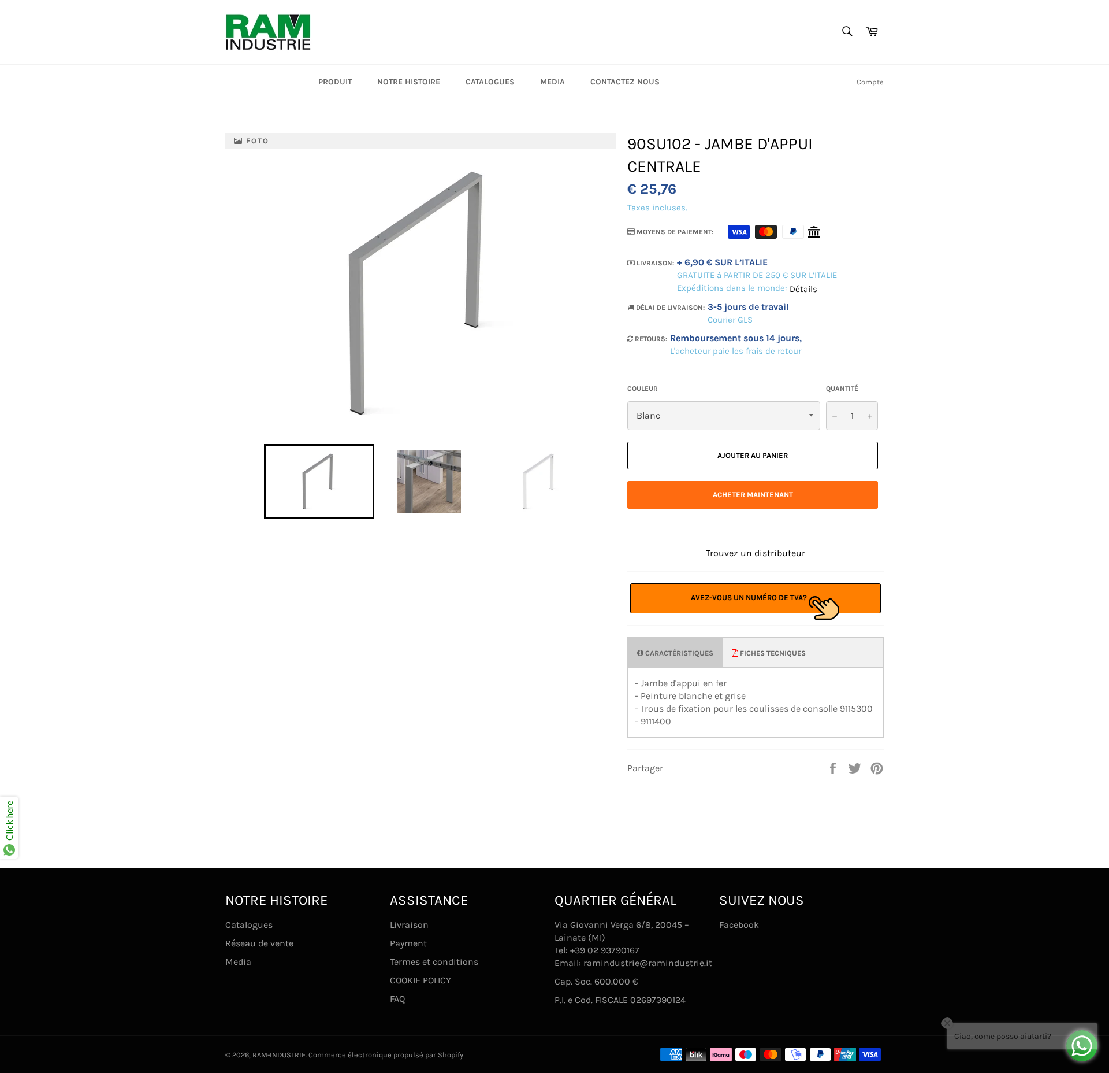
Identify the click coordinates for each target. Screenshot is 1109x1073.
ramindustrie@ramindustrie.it (647, 962)
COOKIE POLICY (420, 980)
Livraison (409, 924)
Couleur (642, 388)
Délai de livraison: (669, 308)
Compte (870, 81)
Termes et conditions (434, 961)
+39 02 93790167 (604, 950)
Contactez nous (625, 82)
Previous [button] (258, 481)
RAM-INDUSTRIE (279, 1054)
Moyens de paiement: (674, 232)
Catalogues (490, 82)
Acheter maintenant (753, 494)
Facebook (739, 924)
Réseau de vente (259, 943)
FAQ (397, 998)
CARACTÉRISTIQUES (678, 653)
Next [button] (600, 481)
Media (552, 82)
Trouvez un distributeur (755, 552)
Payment (408, 943)
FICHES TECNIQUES (772, 653)
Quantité (842, 388)
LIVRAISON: (654, 263)
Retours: (650, 339)
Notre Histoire (408, 82)
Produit (335, 82)
